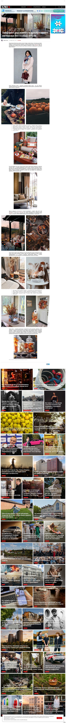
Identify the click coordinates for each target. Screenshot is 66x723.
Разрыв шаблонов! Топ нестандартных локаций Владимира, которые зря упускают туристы (17, 553)
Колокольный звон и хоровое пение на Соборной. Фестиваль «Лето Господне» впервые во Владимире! (49, 553)
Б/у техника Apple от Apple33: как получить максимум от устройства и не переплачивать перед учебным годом (17, 597)
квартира (10, 212)
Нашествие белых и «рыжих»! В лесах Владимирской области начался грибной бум (49, 684)
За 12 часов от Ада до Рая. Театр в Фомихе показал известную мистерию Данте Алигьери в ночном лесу (17, 466)
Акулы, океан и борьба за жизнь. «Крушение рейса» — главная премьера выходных (11, 575)
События (23, 7)
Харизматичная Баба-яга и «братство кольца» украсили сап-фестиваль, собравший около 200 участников (54, 531)
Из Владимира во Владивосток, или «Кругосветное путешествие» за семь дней (33, 401)
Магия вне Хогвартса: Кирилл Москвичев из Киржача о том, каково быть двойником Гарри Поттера (54, 619)
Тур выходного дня (27, 410)
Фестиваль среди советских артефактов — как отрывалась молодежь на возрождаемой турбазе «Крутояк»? (17, 684)
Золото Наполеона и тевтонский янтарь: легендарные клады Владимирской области (49, 597)
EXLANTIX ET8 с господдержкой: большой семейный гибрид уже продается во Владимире (11, 531)
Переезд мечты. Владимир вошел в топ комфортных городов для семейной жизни (17, 640)
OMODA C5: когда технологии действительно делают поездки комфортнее (54, 662)
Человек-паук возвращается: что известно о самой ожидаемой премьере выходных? (49, 379)
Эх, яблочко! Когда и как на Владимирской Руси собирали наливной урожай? (17, 423)
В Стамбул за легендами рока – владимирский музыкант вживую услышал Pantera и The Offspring (33, 488)
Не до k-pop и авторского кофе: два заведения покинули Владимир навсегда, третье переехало (54, 444)
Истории (29, 7)
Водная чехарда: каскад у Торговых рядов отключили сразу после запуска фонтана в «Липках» (49, 423)
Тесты (3, 432)
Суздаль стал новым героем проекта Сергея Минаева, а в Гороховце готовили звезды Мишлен (11, 619)
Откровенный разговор (50, 584)
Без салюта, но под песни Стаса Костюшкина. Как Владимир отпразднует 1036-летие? (54, 401)
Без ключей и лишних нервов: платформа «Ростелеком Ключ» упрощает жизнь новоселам (11, 488)
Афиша (44, 7)
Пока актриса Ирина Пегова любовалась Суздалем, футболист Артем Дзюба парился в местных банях (17, 510)
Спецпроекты (36, 7)
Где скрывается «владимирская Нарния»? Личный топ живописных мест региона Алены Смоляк (33, 662)
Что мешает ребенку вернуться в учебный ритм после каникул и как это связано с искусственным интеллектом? (49, 510)
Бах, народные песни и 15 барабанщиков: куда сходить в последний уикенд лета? (17, 379)
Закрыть (59, 718)
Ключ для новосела (5, 497)
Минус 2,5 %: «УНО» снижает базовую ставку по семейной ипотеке (49, 466)
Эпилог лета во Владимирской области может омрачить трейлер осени (33, 531)
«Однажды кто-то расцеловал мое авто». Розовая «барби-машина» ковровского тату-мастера (33, 444)
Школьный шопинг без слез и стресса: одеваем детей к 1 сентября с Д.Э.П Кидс (49, 640)
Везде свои (26, 497)
